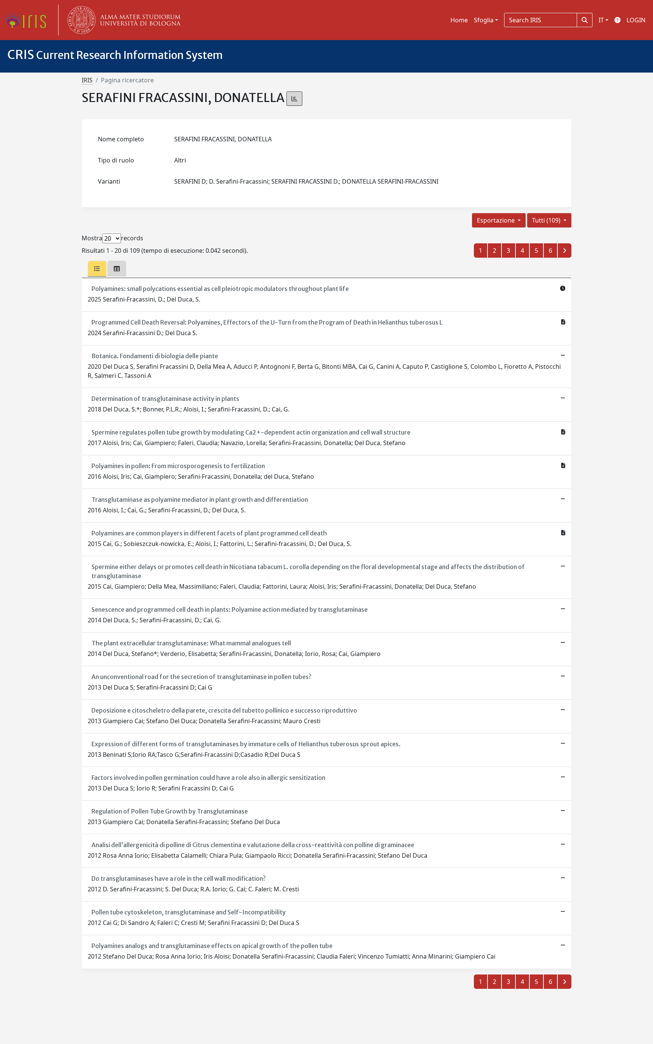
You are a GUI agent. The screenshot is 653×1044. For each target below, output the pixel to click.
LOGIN (636, 20)
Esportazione (496, 220)
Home (459, 20)
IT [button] (601, 20)
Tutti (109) (547, 220)
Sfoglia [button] (484, 20)
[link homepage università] (122, 20)
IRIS (87, 80)
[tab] (97, 269)
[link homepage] (28, 20)
